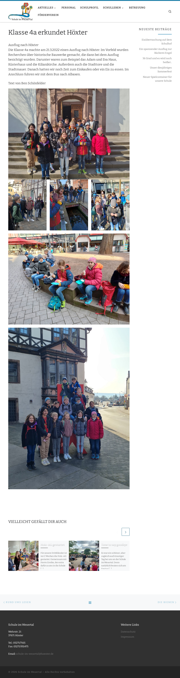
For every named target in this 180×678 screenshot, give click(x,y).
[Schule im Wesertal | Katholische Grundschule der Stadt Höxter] (20, 11)
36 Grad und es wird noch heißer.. (157, 60)
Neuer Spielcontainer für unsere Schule (157, 79)
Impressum (127, 636)
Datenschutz (128, 631)
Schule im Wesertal (30, 672)
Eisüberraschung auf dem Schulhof (157, 41)
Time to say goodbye (114, 544)
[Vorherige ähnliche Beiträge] (117, 532)
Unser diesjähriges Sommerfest (161, 69)
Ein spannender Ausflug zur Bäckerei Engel (155, 51)
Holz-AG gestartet (53, 544)
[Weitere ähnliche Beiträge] (126, 532)
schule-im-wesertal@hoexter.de (34, 653)
